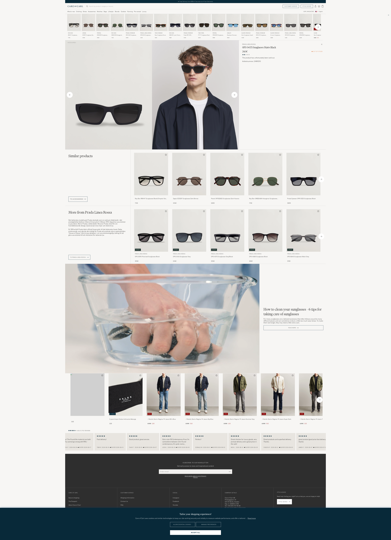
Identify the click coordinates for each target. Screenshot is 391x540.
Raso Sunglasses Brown (160, 35)
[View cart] (322, 6)
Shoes (85, 11)
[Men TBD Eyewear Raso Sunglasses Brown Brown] (161, 22)
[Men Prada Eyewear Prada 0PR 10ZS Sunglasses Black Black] (190, 22)
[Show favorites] (319, 6)
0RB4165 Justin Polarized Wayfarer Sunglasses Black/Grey (175, 35)
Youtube (175, 505)
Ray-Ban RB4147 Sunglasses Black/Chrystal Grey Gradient (150, 199)
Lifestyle (110, 11)
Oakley (229, 33)
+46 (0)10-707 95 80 (234, 506)
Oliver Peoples (246, 33)
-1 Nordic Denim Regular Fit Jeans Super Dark (276, 419)
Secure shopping (74, 498)
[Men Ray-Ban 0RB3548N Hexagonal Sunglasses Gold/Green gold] (117, 22)
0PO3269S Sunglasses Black (304, 35)
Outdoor (123, 11)
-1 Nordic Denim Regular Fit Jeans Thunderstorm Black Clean (315, 419)
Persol (99, 33)
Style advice (306, 6)
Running (130, 11)
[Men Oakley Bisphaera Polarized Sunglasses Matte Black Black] (233, 22)
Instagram (176, 498)
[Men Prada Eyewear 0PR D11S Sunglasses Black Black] (262, 22)
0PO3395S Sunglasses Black (218, 35)
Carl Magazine (308, 11)
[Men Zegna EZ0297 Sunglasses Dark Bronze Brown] (88, 22)
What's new (71, 11)
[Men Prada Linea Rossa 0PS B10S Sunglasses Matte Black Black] (291, 22)
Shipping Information (127, 498)
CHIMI (315, 33)
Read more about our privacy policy (195, 477)
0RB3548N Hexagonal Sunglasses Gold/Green (116, 35)
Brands (117, 11)
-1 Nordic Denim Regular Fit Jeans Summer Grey (239, 419)
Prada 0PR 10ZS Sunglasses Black (188, 35)
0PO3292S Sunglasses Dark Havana (102, 35)
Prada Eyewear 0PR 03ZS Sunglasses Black (301, 198)
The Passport (73, 501)
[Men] (87, 394)
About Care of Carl (75, 505)
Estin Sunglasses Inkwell (247, 35)
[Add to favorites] (165, 155)
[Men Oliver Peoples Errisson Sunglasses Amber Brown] (276, 22)
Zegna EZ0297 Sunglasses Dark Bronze (185, 198)
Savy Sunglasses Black (319, 35)
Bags (105, 11)
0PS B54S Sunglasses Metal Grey (145, 35)
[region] (195, 442)
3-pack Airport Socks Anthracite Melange (122, 419)
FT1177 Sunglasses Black (204, 35)
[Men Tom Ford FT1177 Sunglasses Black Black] (204, 22)
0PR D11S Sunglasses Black (261, 35)
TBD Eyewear (159, 33)
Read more (292, 327)
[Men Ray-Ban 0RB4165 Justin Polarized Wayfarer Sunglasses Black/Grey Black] (175, 22)
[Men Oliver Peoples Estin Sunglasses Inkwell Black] (247, 22)
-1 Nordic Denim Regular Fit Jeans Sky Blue (199, 419)
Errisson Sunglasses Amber (275, 35)
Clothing (79, 11)
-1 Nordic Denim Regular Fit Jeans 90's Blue (161, 419)
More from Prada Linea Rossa (90, 212)
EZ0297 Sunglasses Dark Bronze (88, 35)
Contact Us (124, 501)
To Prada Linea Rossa (78, 257)
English (321, 11)
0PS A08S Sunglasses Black (258, 257)
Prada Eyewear (130, 33)
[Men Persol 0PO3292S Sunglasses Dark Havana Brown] (103, 22)
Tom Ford (201, 33)
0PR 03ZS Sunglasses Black (131, 35)
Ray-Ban (70, 33)
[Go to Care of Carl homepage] (75, 6)
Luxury (144, 11)
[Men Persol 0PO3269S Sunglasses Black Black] (305, 22)
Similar (80, 156)
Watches (99, 11)
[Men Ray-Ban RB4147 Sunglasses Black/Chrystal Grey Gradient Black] (74, 22)
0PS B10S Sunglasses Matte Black (290, 35)
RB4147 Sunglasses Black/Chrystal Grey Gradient (72, 35)
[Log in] (315, 6)
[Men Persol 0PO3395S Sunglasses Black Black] (218, 22)
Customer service (290, 6)
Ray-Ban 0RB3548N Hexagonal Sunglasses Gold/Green (263, 199)
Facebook (176, 501)
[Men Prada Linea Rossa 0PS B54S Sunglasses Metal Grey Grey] (146, 22)
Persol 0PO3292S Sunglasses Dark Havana (225, 198)
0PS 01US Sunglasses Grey (182, 257)
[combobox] (320, 11)
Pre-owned (137, 11)
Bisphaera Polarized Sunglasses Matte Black (232, 35)
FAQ (122, 505)
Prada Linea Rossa (145, 33)
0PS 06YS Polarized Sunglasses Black (147, 257)
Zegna (84, 33)
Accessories (92, 11)
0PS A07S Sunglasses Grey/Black (222, 257)
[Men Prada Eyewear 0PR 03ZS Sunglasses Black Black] (132, 22)
